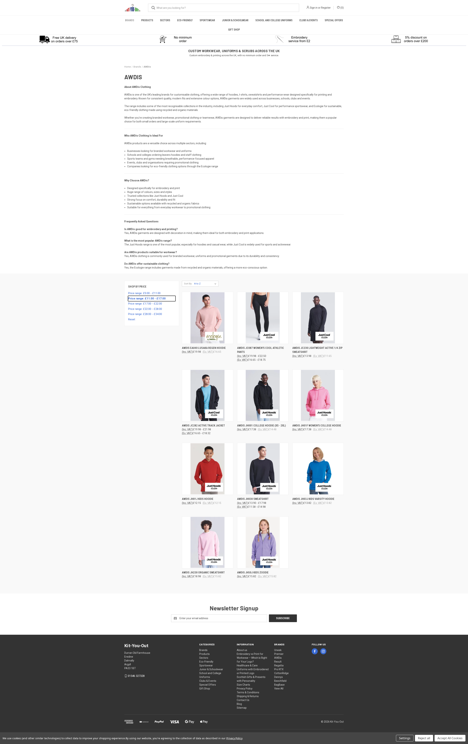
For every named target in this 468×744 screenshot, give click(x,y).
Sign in (314, 7)
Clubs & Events (308, 20)
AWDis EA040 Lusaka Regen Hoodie (204, 348)
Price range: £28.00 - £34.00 (145, 314)
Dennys (278, 677)
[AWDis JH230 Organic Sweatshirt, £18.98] (208, 542)
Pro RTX (279, 669)
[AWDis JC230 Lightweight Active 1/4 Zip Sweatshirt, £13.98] (318, 317)
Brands (129, 20)
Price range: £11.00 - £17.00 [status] (147, 298)
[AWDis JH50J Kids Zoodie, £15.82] (263, 542)
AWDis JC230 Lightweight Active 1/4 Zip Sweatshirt (317, 350)
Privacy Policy (244, 688)
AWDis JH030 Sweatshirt (253, 499)
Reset (131, 319)
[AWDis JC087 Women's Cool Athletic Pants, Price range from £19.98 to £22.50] (263, 317)
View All (278, 688)
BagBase (279, 684)
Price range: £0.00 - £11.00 (144, 293)
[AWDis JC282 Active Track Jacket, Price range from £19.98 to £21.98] (208, 395)
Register (326, 7)
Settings (404, 738)
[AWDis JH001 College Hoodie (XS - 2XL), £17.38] (263, 395)
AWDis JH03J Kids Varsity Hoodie (313, 499)
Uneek (278, 650)
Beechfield (280, 680)
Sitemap (242, 707)
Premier (279, 653)
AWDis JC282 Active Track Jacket (203, 425)
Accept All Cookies (450, 738)
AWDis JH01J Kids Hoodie (197, 499)
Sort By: (188, 283)
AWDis (278, 657)
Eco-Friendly (185, 20)
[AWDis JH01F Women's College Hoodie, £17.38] (318, 395)
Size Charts (243, 684)
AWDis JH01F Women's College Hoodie (316, 425)
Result (278, 661)
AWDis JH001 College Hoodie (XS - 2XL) (261, 425)
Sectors (165, 20)
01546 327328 (136, 676)
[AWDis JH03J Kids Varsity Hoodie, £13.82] (318, 468)
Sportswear (207, 20)
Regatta (279, 665)
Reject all (424, 738)
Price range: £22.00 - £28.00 (145, 309)
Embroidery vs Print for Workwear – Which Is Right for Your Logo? (252, 657)
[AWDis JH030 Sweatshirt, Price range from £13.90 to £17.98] (263, 468)
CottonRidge (281, 673)
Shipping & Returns (248, 696)
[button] (58, 39)
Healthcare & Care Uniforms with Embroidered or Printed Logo (253, 669)
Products (147, 20)
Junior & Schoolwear (235, 20)
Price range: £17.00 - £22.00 (145, 303)
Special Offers (334, 20)
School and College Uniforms (273, 20)
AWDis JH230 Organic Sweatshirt (203, 572)
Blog (239, 703)
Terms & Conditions (248, 692)
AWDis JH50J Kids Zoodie (253, 572)
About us (242, 650)
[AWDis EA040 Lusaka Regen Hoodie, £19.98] (208, 317)
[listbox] (206, 283)
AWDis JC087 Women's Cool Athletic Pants (260, 350)
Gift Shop (234, 29)
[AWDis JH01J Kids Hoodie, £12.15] (208, 468)
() (342, 7)
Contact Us (243, 700)
